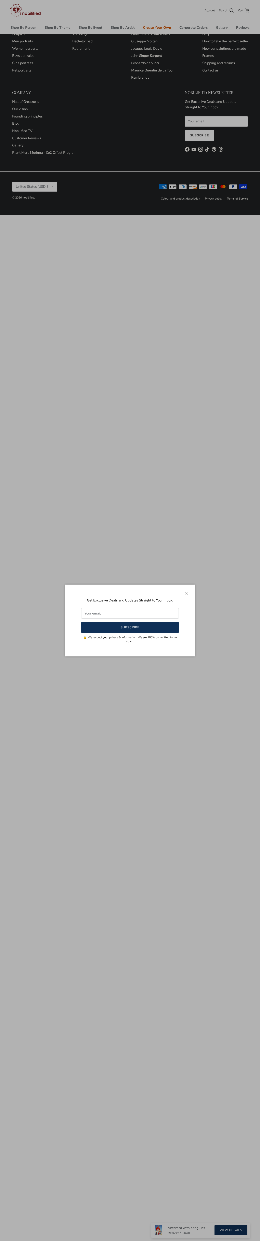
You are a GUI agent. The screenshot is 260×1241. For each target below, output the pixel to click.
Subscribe (130, 627)
